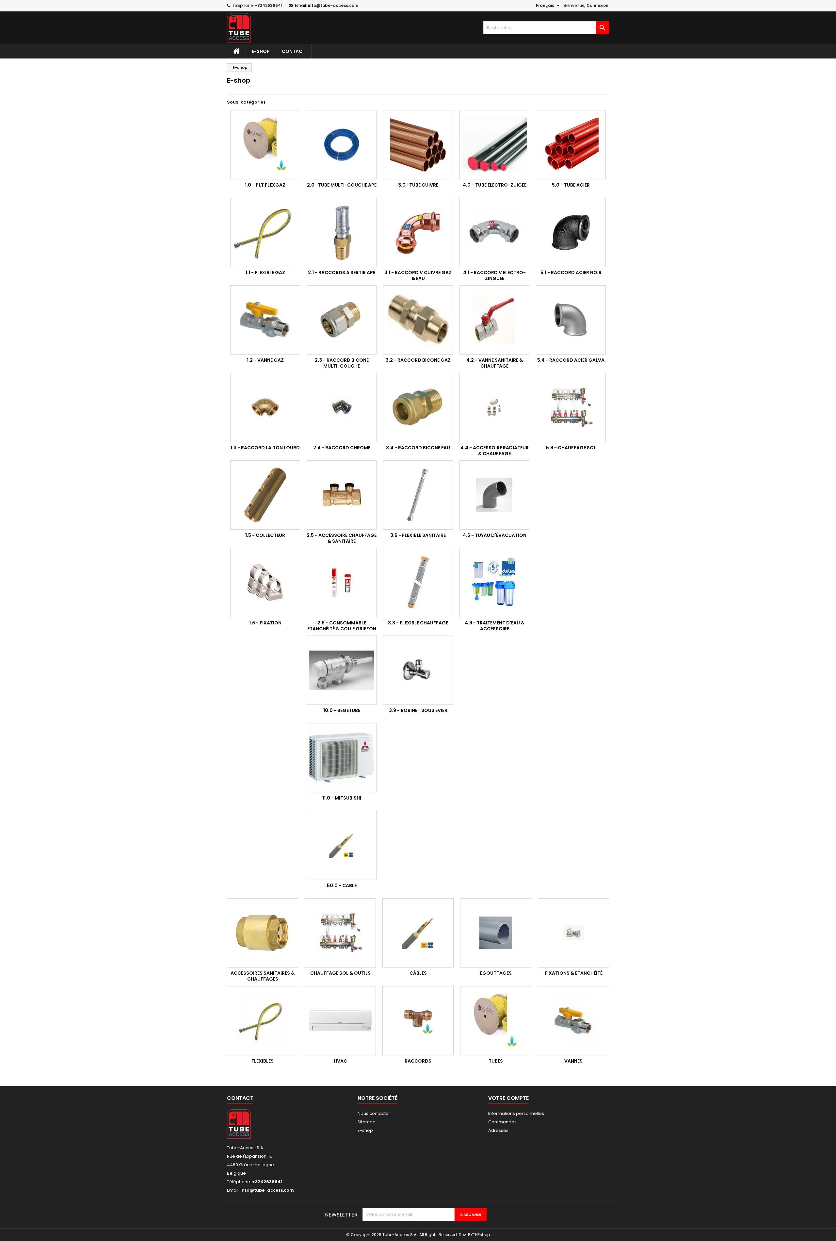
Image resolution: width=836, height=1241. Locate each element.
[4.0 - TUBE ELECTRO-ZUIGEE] (494, 144)
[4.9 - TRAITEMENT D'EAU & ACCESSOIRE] (494, 582)
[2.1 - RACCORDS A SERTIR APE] (342, 232)
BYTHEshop (479, 1234)
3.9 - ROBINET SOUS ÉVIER (418, 710)
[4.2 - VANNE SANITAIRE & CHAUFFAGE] (494, 320)
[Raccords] (418, 1020)
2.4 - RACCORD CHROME (341, 447)
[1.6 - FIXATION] (265, 582)
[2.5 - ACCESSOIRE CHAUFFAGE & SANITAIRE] (342, 495)
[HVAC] (340, 1020)
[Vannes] (573, 1020)
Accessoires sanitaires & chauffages (263, 976)
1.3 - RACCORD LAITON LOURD (265, 447)
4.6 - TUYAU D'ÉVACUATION (494, 535)
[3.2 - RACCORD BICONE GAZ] (418, 320)
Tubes (496, 1061)
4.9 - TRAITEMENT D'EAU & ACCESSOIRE (494, 626)
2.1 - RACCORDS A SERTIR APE (341, 272)
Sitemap (367, 1122)
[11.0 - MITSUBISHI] (342, 757)
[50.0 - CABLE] (342, 845)
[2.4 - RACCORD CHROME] (342, 407)
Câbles (418, 973)
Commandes (502, 1122)
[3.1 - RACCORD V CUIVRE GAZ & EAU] (418, 232)
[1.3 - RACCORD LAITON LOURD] (265, 407)
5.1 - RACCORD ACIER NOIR (571, 272)
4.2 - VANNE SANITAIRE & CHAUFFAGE (494, 363)
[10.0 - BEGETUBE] (342, 670)
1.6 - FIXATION (265, 623)
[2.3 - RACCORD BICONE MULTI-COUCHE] (342, 320)
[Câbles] (418, 933)
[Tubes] (495, 1020)
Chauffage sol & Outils (340, 973)
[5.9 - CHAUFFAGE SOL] (571, 407)
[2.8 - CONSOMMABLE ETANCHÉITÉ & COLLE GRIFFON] (342, 582)
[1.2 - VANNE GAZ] (265, 320)
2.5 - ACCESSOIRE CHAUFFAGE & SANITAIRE (342, 538)
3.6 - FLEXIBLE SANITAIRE (418, 535)
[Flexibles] (262, 1020)
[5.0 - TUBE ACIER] (571, 144)
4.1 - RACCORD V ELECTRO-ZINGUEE (494, 275)
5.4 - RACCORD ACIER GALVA (570, 360)
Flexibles (262, 1061)
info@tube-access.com (333, 5)
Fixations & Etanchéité (574, 973)
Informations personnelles (516, 1113)
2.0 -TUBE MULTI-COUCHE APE (342, 185)
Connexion (597, 5)
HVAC (340, 1061)
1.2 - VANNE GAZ (265, 360)
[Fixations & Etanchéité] (573, 933)
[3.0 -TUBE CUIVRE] (418, 144)
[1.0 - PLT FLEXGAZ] (265, 144)
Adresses (498, 1130)
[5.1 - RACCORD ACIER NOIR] (571, 232)
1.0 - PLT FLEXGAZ (265, 185)
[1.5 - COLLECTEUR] (265, 495)
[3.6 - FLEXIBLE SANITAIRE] (418, 495)
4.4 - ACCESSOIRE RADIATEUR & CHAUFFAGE (494, 450)
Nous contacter (374, 1113)
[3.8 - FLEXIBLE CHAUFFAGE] (418, 582)
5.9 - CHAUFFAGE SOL (571, 447)
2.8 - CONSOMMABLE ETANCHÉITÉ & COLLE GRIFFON (341, 626)
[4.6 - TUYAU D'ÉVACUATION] (494, 495)
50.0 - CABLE (342, 885)
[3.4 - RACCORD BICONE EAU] (418, 407)
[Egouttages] (495, 933)
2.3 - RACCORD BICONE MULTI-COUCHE (342, 363)
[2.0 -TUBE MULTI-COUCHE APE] (342, 144)
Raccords (418, 1061)
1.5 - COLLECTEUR (265, 535)
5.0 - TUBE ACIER (571, 185)
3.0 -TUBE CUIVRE (418, 185)
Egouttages (496, 973)
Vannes (573, 1061)
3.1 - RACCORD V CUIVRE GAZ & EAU (418, 275)
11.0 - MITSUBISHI (341, 798)
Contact (293, 51)
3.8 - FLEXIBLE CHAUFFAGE (418, 623)
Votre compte (508, 1098)
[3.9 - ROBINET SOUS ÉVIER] (418, 670)
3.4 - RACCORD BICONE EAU (418, 447)
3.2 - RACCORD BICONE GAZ (418, 360)
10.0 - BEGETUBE (341, 710)
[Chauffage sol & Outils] (340, 933)
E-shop (261, 51)
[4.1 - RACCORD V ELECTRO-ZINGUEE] (494, 232)
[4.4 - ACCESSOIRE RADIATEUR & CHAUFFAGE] (494, 407)
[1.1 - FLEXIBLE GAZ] (265, 232)
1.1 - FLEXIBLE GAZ (265, 272)
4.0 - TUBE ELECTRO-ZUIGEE (494, 185)
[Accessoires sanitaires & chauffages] (262, 933)
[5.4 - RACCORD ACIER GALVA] (571, 320)
